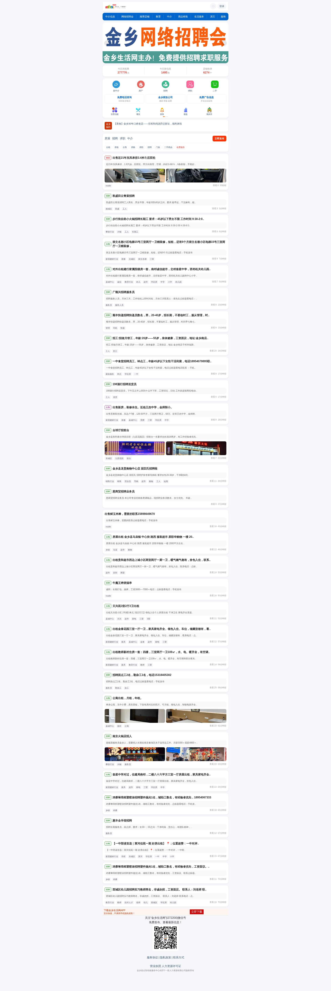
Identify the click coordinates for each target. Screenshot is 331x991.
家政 (162, 114)
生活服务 (199, 16)
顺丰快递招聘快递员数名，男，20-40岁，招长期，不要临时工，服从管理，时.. (161, 315)
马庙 (115, 550)
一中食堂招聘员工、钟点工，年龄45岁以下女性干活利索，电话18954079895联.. (162, 361)
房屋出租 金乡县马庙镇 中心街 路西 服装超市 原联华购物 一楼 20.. (153, 536)
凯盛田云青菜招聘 (124, 195)
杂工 (127, 688)
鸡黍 (115, 810)
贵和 (115, 573)
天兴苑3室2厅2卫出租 (126, 605)
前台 (129, 458)
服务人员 (119, 305)
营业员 (128, 481)
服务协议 (152, 957)
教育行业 (129, 282)
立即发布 (219, 138)
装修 (123, 259)
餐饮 (138, 114)
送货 (115, 397)
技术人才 (129, 902)
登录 (221, 6)
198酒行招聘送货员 (125, 384)
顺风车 (209, 114)
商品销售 (183, 16)
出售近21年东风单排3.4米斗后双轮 (134, 157)
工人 (125, 209)
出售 (125, 147)
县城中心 (110, 282)
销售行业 (110, 481)
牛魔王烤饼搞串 (122, 582)
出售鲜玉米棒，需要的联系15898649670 (130, 513)
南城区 (109, 209)
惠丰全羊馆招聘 (122, 820)
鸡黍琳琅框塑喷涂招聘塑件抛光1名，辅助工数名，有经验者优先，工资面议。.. (161, 866)
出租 (108, 147)
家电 (134, 619)
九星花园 (119, 458)
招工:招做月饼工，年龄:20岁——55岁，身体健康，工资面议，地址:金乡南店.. (160, 338)
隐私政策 (165, 957)
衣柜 (123, 856)
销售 (119, 481)
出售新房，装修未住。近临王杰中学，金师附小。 (143, 407)
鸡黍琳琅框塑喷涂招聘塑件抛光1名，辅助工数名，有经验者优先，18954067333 (162, 797)
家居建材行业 (112, 259)
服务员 (109, 305)
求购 (133, 147)
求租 (116, 147)
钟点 (119, 374)
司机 (115, 328)
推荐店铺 (144, 16)
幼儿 (138, 282)
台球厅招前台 (121, 430)
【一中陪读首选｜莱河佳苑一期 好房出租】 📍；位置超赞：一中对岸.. (156, 843)
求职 (190, 91)
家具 (123, 642)
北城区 (132, 259)
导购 (136, 481)
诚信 (119, 282)
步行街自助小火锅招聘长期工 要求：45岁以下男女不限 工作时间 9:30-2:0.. (158, 218)
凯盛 (117, 209)
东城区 (109, 458)
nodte (108, 186)
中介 (169, 16)
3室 (148, 619)
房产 (141, 91)
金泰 (142, 642)
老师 (138, 902)
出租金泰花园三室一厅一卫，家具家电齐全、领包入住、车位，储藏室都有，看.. (161, 628)
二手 (215, 91)
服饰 (223, 16)
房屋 (107, 138)
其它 (212, 16)
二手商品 (168, 147)
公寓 (127, 726)
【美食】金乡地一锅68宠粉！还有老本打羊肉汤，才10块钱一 (147, 123)
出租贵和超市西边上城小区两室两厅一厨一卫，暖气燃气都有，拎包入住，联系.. (161, 559)
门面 (158, 147)
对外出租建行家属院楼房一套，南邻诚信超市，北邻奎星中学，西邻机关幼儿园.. (161, 269)
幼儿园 (178, 282)
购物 (151, 481)
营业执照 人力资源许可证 (165, 966)
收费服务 (181, 147)
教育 (158, 16)
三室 (152, 259)
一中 (136, 374)
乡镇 (108, 550)
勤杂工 (118, 688)
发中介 (116, 91)
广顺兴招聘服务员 (124, 292)
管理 (108, 328)
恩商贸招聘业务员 (124, 491)
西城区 (154, 902)
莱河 (140, 856)
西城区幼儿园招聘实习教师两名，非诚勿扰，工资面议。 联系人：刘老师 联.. (159, 889)
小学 (170, 282)
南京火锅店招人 (122, 736)
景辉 (142, 420)
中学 (163, 282)
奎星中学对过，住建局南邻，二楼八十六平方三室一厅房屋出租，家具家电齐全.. (161, 774)
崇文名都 (142, 259)
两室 (123, 573)
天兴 (119, 619)
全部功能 (114, 114)
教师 (142, 665)
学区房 (154, 282)
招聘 (165, 91)
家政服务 (110, 374)
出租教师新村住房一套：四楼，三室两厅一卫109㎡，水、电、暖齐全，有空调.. (161, 652)
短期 (166, 481)
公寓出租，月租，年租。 (128, 698)
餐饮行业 (110, 232)
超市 (146, 282)
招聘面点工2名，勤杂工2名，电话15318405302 (142, 674)
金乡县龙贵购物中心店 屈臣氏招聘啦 (135, 468)
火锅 (119, 232)
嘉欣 (119, 726)
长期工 (135, 232)
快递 (123, 328)
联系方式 (178, 957)
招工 (115, 351)
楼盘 (186, 114)
